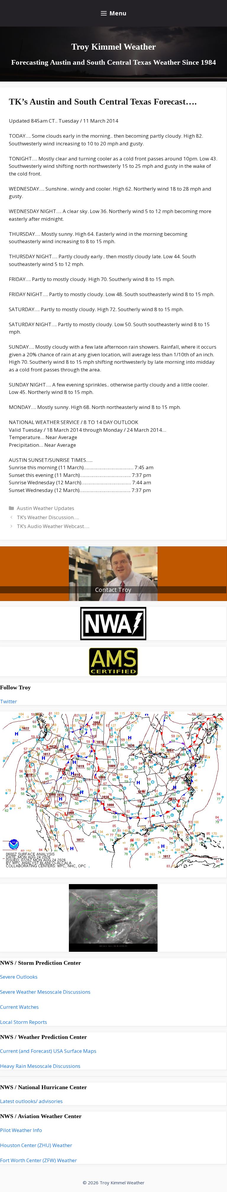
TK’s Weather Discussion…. (48, 517)
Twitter (8, 701)
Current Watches (19, 1006)
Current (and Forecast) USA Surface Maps (48, 1051)
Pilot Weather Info (21, 1130)
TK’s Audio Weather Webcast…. (53, 526)
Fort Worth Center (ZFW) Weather (38, 1160)
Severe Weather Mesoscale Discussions (45, 991)
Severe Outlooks (19, 976)
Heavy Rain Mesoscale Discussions (40, 1066)
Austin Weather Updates (45, 508)
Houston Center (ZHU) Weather (36, 1145)
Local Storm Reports (23, 1022)
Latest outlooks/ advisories (31, 1101)
